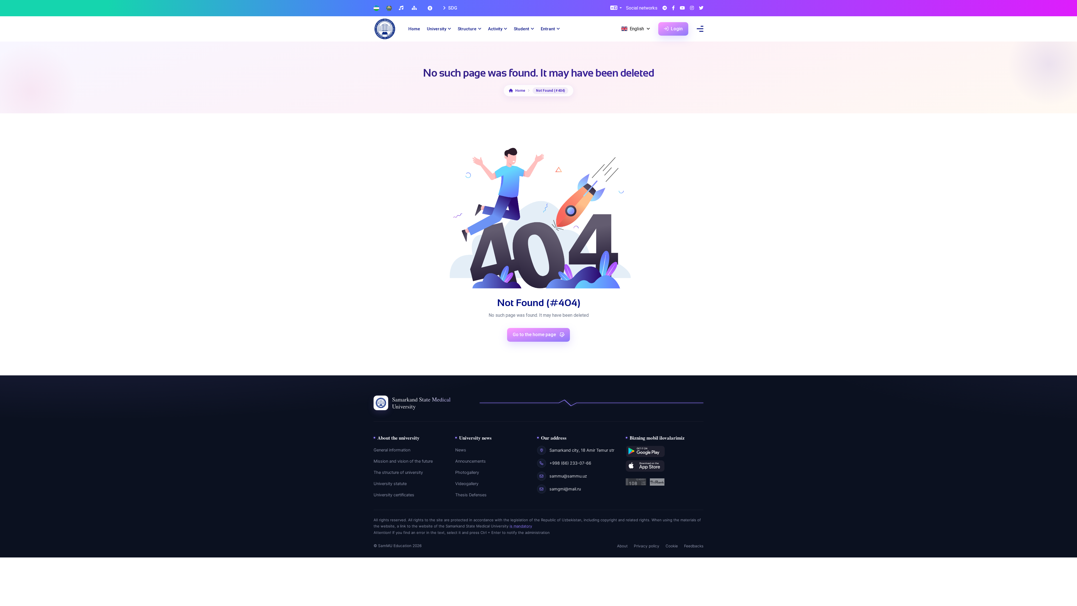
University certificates (394, 494)
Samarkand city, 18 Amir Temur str (581, 450)
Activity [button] (495, 28)
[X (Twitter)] (701, 8)
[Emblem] (389, 8)
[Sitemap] (415, 8)
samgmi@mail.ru (565, 489)
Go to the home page (535, 334)
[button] (616, 8)
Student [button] (521, 28)
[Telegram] (664, 8)
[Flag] (376, 8)
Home (414, 28)
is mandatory (521, 526)
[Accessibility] (430, 8)
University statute (390, 483)
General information (392, 450)
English (637, 28)
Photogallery (467, 472)
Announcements (470, 461)
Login (676, 28)
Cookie (672, 546)
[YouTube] (682, 8)
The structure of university (398, 472)
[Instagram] (692, 8)
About (622, 546)
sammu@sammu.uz (568, 476)
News (460, 450)
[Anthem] (402, 8)
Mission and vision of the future (403, 461)
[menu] (700, 29)
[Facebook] (673, 8)
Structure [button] (467, 28)
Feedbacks (693, 546)
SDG (452, 8)
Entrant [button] (548, 28)
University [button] (436, 28)
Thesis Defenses (471, 494)
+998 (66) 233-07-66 (570, 463)
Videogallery (466, 483)
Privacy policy (646, 546)
